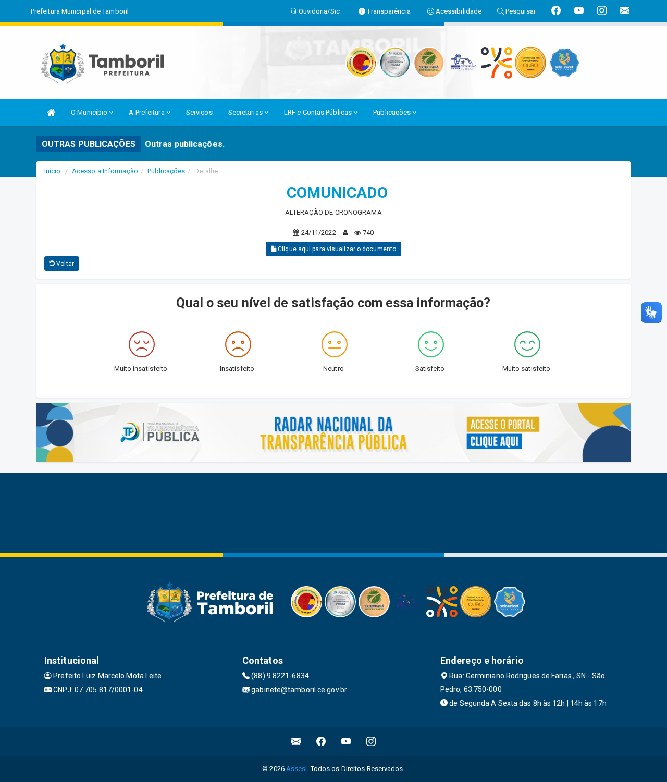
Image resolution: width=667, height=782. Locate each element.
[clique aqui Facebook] (321, 742)
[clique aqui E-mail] (296, 742)
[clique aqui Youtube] (346, 742)
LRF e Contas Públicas (318, 112)
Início (52, 171)
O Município (90, 112)
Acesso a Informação (105, 171)
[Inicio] (51, 112)
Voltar (64, 263)
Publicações (392, 112)
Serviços (199, 112)
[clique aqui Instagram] (371, 742)
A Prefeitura (147, 112)
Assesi (296, 769)
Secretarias (246, 112)
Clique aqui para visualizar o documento (336, 249)
